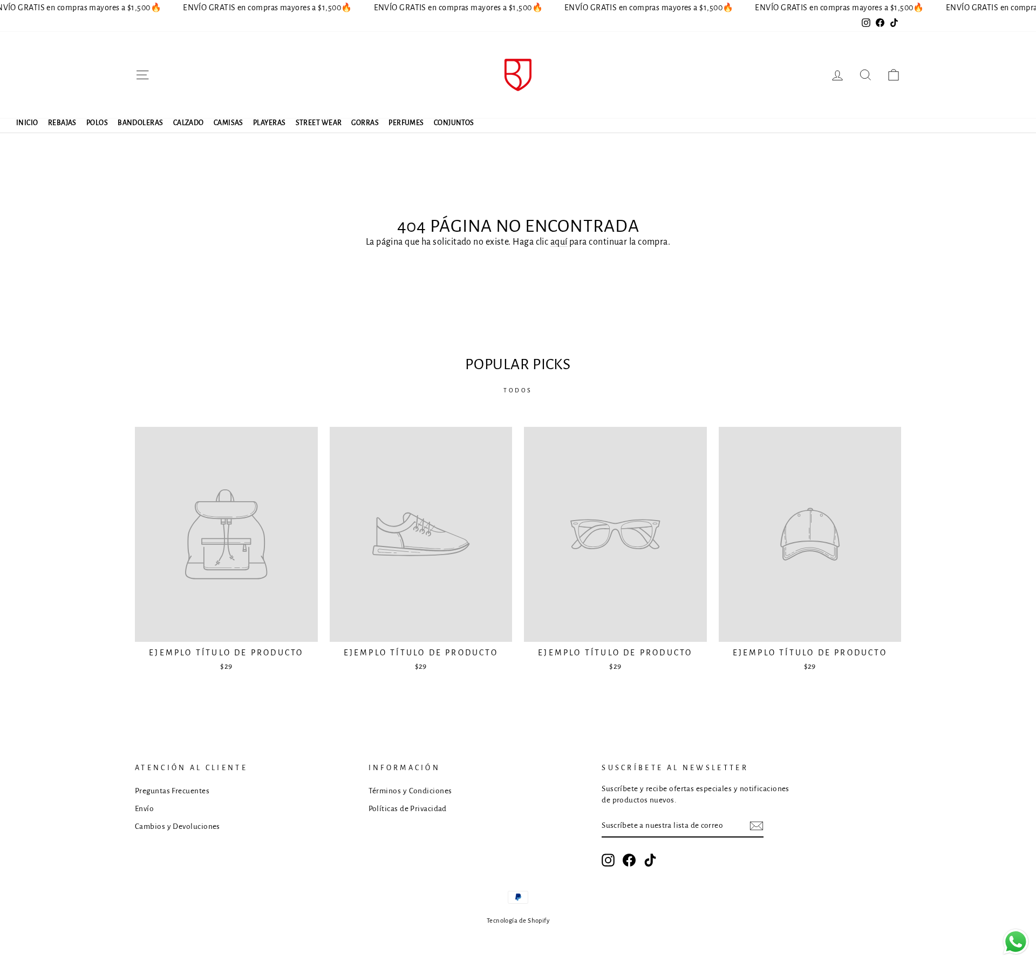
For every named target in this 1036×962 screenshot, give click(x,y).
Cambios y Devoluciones (177, 826)
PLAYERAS (269, 123)
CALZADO (188, 123)
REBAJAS (62, 123)
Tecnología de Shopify (518, 920)
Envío (144, 809)
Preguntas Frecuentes (172, 791)
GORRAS (365, 123)
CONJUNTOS (454, 123)
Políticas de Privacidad (408, 809)
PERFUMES (406, 123)
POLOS (97, 123)
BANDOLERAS (140, 123)
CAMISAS (228, 123)
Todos (518, 390)
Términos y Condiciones (410, 791)
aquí (559, 242)
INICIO (27, 123)
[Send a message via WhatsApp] (1016, 942)
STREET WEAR (319, 123)
